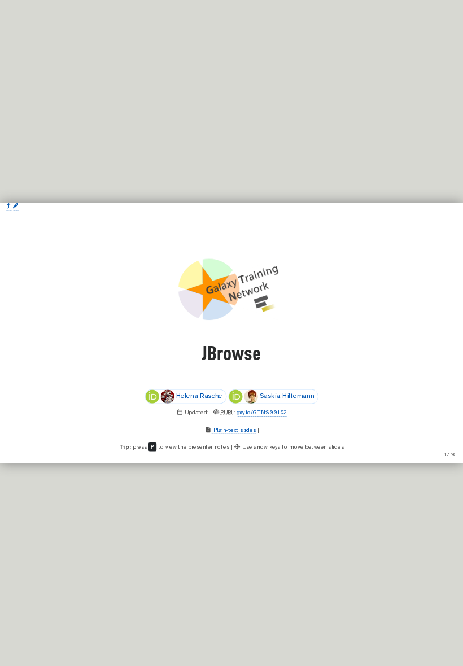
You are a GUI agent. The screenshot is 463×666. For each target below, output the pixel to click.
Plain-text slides (234, 430)
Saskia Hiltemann (287, 396)
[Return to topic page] (9, 207)
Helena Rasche (199, 396)
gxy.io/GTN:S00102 (262, 413)
